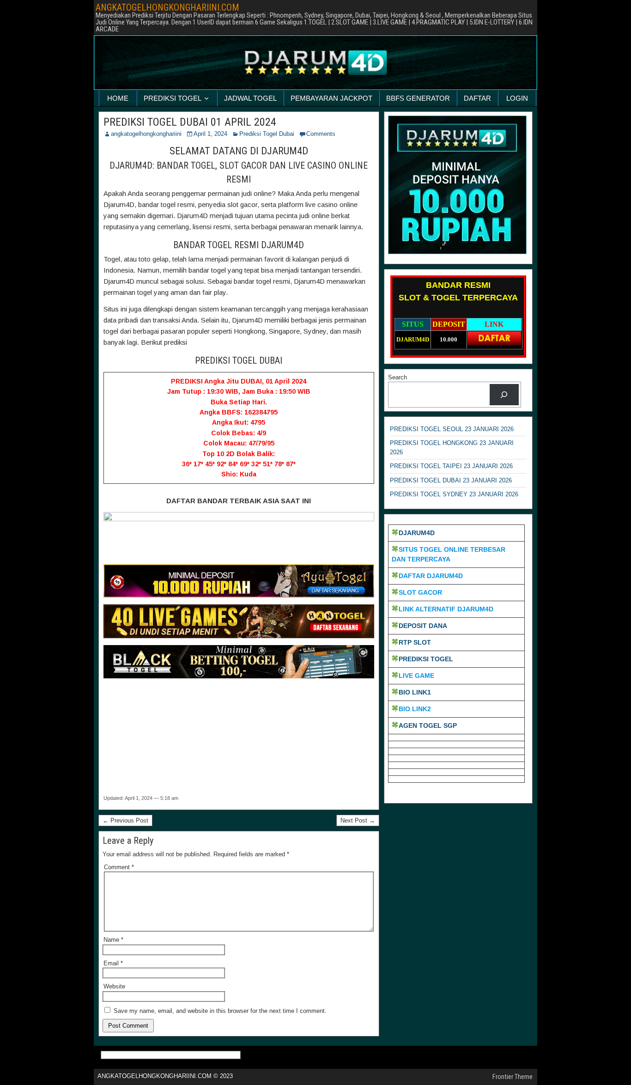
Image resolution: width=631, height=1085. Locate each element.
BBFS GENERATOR (418, 98)
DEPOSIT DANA (423, 625)
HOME (117, 98)
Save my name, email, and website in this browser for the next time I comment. (220, 1010)
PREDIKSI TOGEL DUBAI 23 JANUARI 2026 (451, 480)
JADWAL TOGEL (250, 98)
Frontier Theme (512, 1077)
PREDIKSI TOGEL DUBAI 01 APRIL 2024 (189, 122)
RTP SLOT (415, 642)
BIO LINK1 (415, 692)
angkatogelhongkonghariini (146, 133)
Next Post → (357, 820)
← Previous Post (125, 820)
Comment (119, 867)
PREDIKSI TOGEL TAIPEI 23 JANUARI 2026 (451, 466)
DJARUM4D (417, 532)
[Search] (504, 394)
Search (397, 377)
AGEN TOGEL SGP (428, 725)
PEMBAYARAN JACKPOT (331, 98)
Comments (320, 133)
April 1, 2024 (210, 133)
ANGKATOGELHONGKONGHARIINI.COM (167, 7)
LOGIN (517, 98)
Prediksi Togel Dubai (266, 133)
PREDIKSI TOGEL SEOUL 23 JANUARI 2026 (452, 429)
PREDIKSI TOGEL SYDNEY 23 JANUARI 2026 (454, 494)
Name (113, 939)
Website (114, 986)
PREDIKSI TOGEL (172, 98)
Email (113, 963)
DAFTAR (477, 98)
